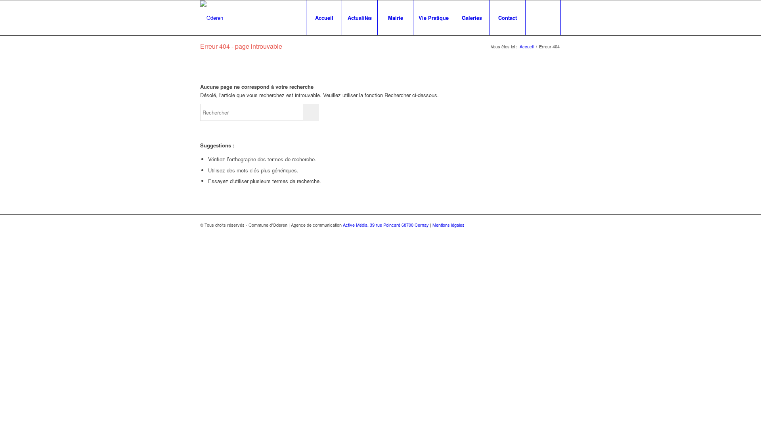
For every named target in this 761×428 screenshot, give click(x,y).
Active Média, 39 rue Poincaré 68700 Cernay (386, 225)
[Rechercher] (543, 17)
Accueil (526, 47)
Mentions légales (448, 225)
